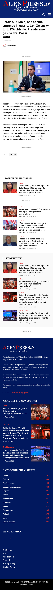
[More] (39, 165)
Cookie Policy (9, 567)
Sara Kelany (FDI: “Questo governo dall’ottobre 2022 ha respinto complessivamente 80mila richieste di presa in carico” (34, 189)
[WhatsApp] (25, 51)
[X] (19, 51)
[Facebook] (13, 51)
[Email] (31, 51)
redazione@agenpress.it (20, 393)
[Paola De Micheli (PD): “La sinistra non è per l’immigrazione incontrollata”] (10, 211)
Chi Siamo (7, 550)
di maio (13, 154)
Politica (6, 37)
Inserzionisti (8, 557)
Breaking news (23, 310)
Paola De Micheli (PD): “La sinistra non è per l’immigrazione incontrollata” (34, 211)
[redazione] (5, 45)
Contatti (6, 560)
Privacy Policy (9, 563)
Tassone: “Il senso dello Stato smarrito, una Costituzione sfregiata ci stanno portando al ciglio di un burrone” (33, 242)
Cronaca (21, 292)
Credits (30, 585)
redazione (12, 45)
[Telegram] (36, 51)
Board (5, 553)
